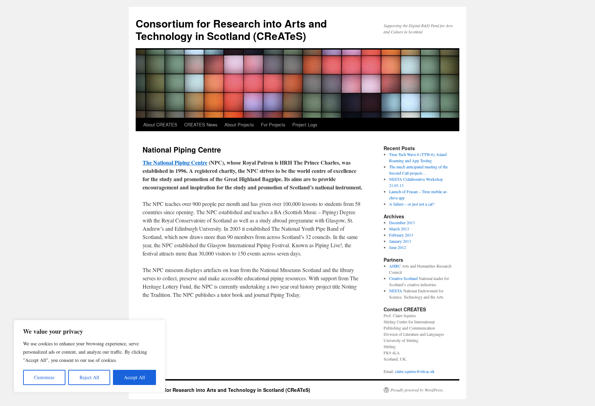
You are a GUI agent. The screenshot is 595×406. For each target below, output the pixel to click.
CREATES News (201, 124)
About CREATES (160, 124)
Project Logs (304, 124)
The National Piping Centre (175, 162)
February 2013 (401, 235)
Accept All (134, 377)
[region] (89, 356)
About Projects (239, 124)
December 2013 (402, 222)
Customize (44, 377)
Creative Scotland (403, 278)
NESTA (395, 290)
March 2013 (399, 228)
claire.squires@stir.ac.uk (415, 371)
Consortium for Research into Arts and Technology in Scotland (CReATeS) (231, 29)
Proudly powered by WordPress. (417, 390)
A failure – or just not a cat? (411, 204)
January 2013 (400, 241)
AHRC (395, 266)
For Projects (273, 124)
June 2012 (397, 247)
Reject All (89, 377)
